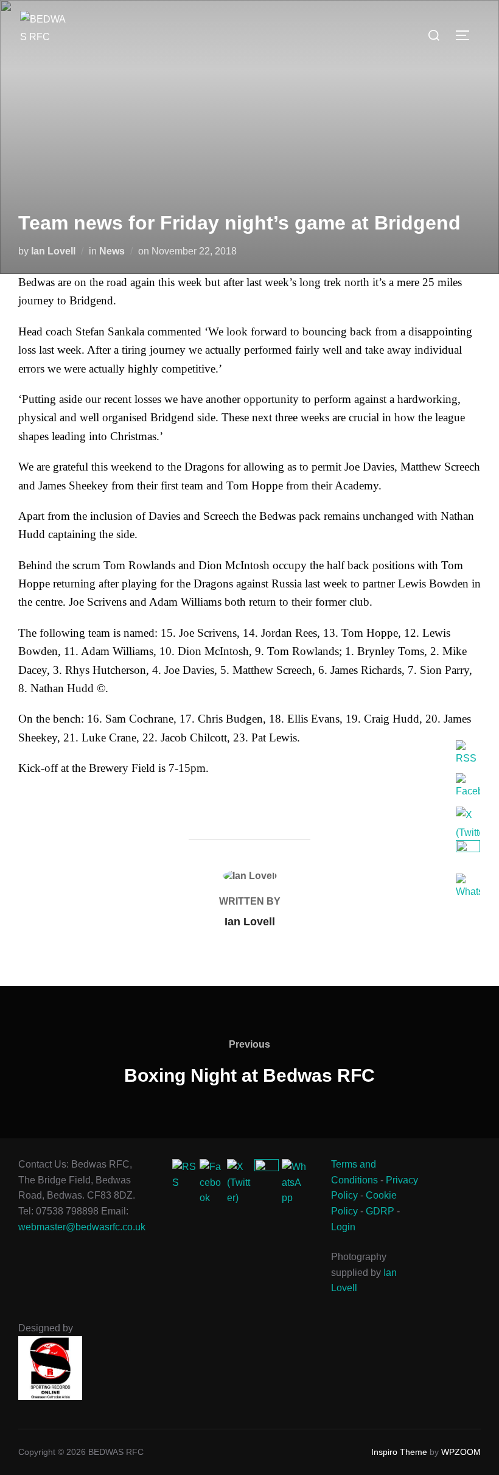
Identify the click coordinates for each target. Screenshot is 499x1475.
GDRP (380, 1211)
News (112, 251)
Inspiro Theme (399, 1452)
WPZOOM (461, 1452)
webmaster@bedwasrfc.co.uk (81, 1227)
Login (343, 1227)
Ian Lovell (53, 251)
